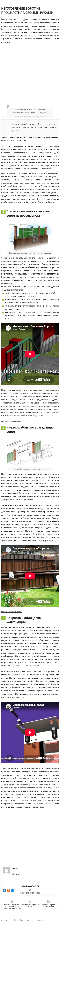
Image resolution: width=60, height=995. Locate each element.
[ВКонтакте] (4, 890)
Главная (4, 920)
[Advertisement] (30, 74)
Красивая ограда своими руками (48, 906)
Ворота (39, 920)
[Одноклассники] (8, 890)
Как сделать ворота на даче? (30, 906)
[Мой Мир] (12, 890)
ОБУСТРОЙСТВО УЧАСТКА (22, 920)
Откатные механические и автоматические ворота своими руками (12, 907)
